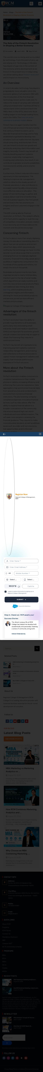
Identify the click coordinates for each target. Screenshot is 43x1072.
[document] (21, 536)
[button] (40, 434)
